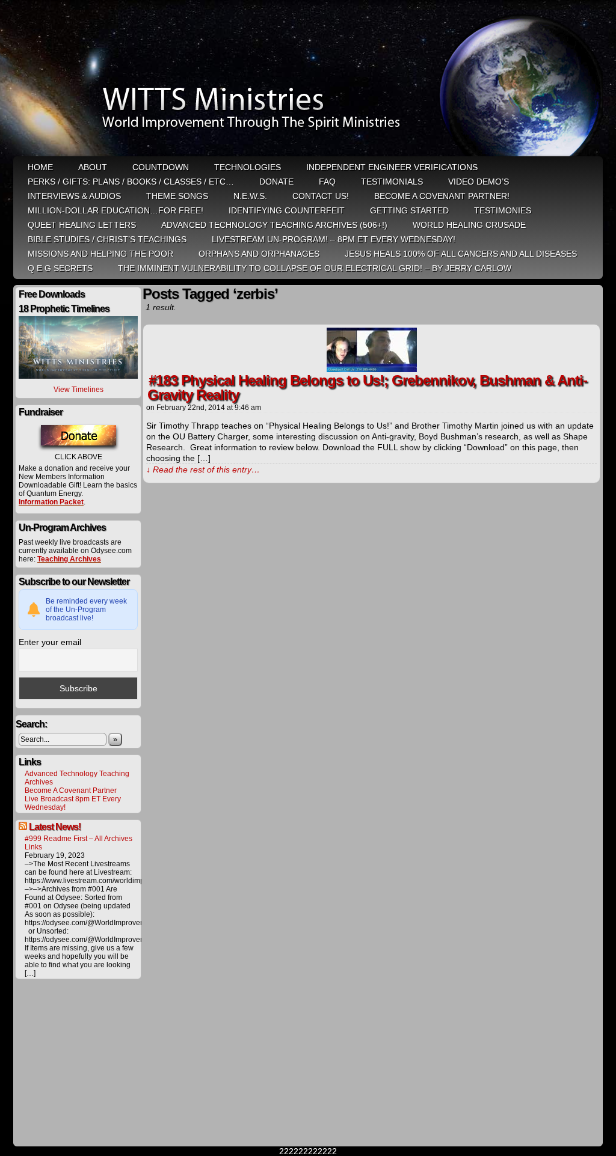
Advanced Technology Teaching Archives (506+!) (274, 225)
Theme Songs (177, 196)
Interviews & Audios (74, 196)
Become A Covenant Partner (71, 790)
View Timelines (78, 389)
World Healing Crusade (469, 225)
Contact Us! (320, 196)
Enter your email (50, 642)
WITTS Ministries (309, 79)
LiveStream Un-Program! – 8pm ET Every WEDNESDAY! (333, 239)
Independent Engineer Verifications (392, 167)
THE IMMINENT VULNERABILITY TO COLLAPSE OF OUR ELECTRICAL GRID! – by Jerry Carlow (314, 268)
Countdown (160, 167)
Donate (276, 181)
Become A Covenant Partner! (442, 196)
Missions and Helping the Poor (100, 253)
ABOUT (92, 167)
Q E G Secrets (60, 268)
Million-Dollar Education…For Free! (115, 210)
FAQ (327, 181)
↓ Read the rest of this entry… (203, 469)
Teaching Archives (69, 559)
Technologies (247, 167)
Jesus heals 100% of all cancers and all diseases (461, 253)
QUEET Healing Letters (82, 225)
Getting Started (409, 210)
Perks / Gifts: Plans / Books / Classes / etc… (131, 181)
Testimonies (502, 210)
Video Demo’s (478, 181)
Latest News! (55, 827)
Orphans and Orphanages (259, 253)
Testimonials (392, 181)
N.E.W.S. (250, 196)
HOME (40, 167)
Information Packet (51, 502)
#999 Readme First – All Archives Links (78, 842)
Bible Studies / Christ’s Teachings (107, 239)
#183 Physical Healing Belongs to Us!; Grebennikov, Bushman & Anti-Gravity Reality (367, 387)
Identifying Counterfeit (287, 210)
